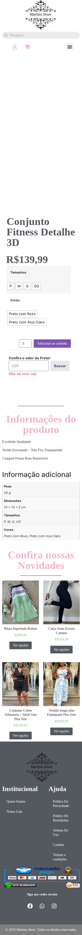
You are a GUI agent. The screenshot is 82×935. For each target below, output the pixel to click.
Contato (58, 845)
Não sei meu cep (23, 374)
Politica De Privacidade (61, 804)
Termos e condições (60, 857)
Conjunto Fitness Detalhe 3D (41, 232)
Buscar (60, 366)
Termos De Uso (60, 832)
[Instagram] (54, 905)
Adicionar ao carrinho (52, 343)
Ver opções (20, 645)
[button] (69, 46)
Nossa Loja (14, 811)
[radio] (10, 286)
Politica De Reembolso (60, 818)
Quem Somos (16, 801)
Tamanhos (18, 272)
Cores (15, 300)
